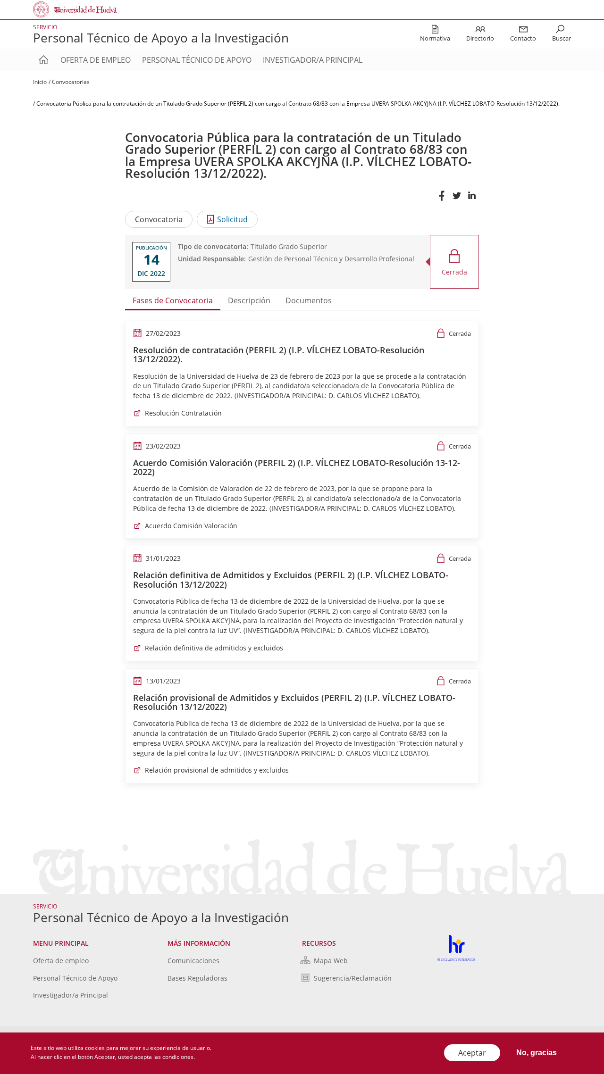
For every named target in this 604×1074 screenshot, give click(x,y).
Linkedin (471, 200)
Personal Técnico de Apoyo (197, 60)
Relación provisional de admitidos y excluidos (217, 770)
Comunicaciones (193, 960)
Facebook (441, 200)
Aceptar (472, 1053)
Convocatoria (159, 219)
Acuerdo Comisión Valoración (191, 525)
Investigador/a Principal (312, 60)
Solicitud (232, 219)
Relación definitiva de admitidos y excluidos (214, 647)
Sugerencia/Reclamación (353, 978)
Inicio (40, 82)
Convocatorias (71, 82)
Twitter (456, 200)
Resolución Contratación (183, 412)
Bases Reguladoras (197, 978)
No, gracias (536, 1053)
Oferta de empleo (95, 60)
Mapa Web (331, 960)
